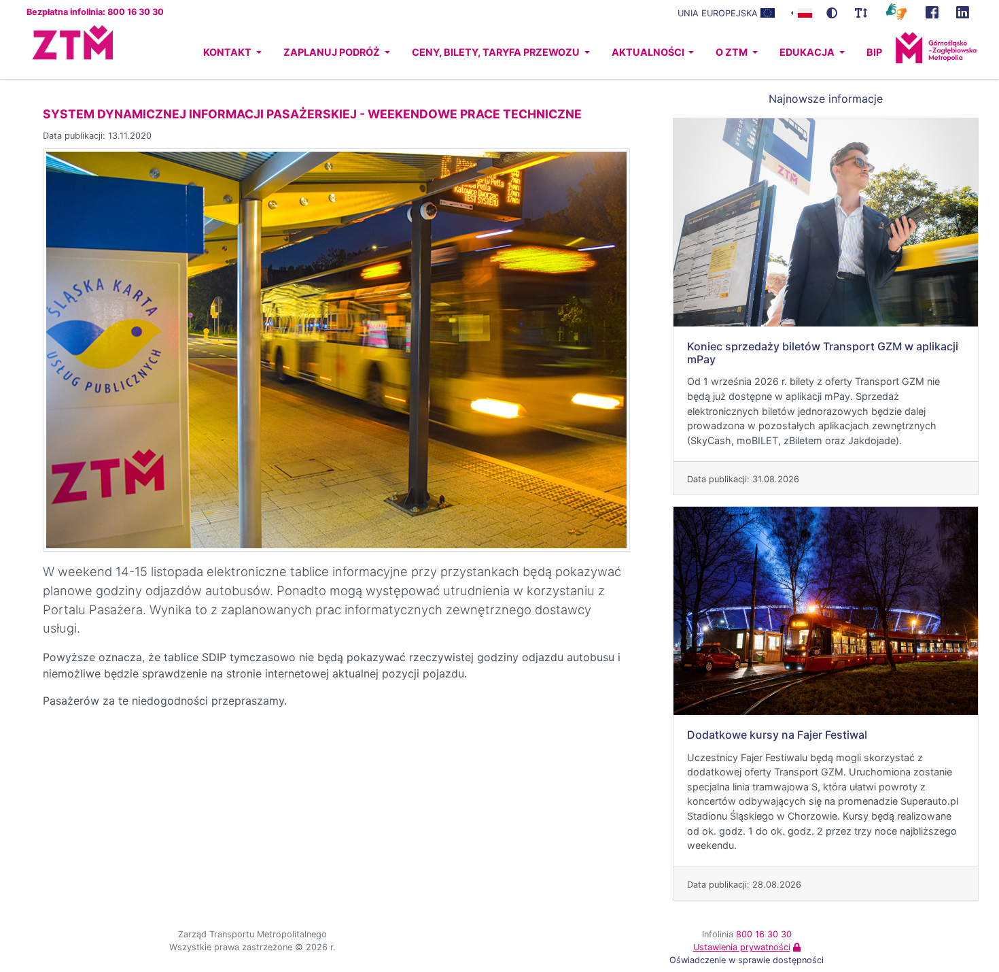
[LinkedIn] (962, 13)
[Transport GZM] (932, 13)
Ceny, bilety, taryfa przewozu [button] (497, 52)
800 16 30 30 (764, 934)
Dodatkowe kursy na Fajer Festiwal (777, 734)
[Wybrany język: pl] (802, 12)
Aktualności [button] (649, 52)
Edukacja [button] (808, 52)
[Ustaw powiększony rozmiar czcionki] (861, 13)
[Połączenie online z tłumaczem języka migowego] (896, 11)
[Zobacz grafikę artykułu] (336, 349)
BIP (874, 52)
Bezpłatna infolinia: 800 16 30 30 (95, 12)
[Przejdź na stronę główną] (60, 52)
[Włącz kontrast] (832, 13)
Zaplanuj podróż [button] (332, 52)
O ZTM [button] (733, 52)
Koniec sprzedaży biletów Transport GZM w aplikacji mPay (822, 352)
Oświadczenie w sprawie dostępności (746, 960)
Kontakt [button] (228, 52)
